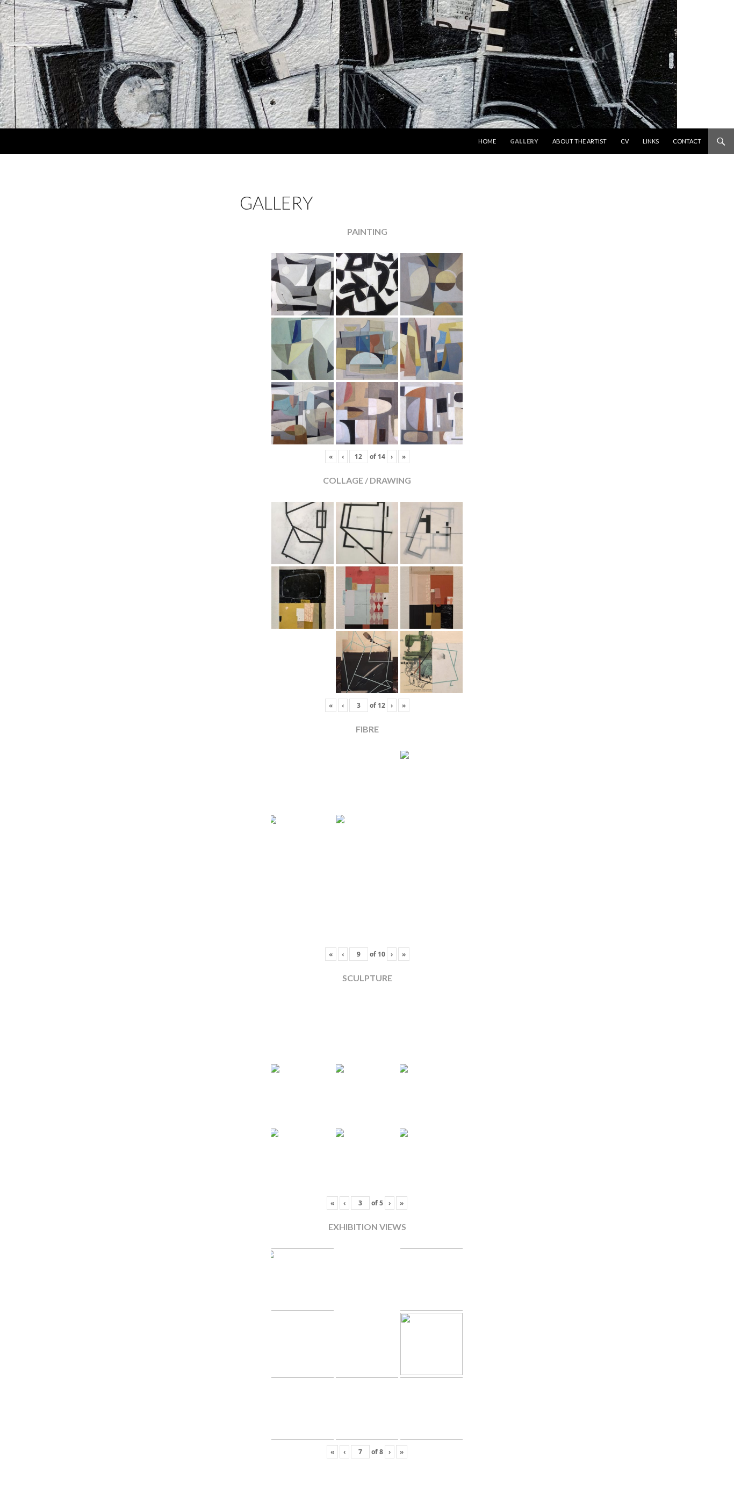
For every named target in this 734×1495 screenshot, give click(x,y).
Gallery (524, 141)
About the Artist (579, 141)
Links (651, 141)
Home (487, 141)
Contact (687, 141)
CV (625, 141)
